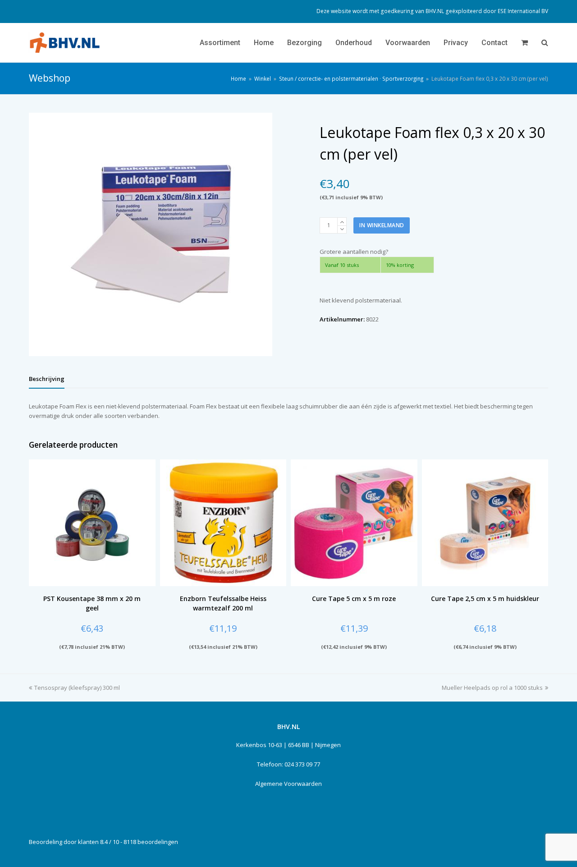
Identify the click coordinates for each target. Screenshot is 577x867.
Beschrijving (46, 379)
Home (238, 78)
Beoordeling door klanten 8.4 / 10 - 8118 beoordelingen (103, 842)
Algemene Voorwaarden (288, 784)
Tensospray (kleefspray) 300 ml (77, 688)
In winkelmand (381, 225)
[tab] (46, 379)
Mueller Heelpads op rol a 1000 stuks (492, 688)
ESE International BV (523, 11)
